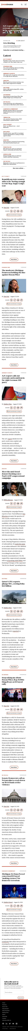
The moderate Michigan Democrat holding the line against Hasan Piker (13, 273)
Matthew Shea (8, 404)
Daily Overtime (6, 1010)
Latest (7, 56)
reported (16, 631)
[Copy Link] (14, 211)
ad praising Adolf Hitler (15, 560)
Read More (14, 259)
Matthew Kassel (8, 902)
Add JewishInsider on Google (15, 215)
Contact (4, 1018)
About (3, 1014)
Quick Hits (4, 1006)
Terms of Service (13, 1028)
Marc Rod (6, 207)
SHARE (7, 211)
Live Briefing (9, 43)
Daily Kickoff (5, 1008)
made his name (20, 544)
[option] (14, 22)
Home (3, 1003)
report (10, 439)
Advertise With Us (6, 1020)
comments (5, 941)
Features (4, 1005)
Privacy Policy (5, 1028)
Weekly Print (5, 1012)
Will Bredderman (8, 500)
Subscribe (21, 998)
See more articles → (19, 168)
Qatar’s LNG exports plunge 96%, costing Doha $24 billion (13, 584)
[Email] (18, 211)
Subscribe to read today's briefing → (14, 50)
